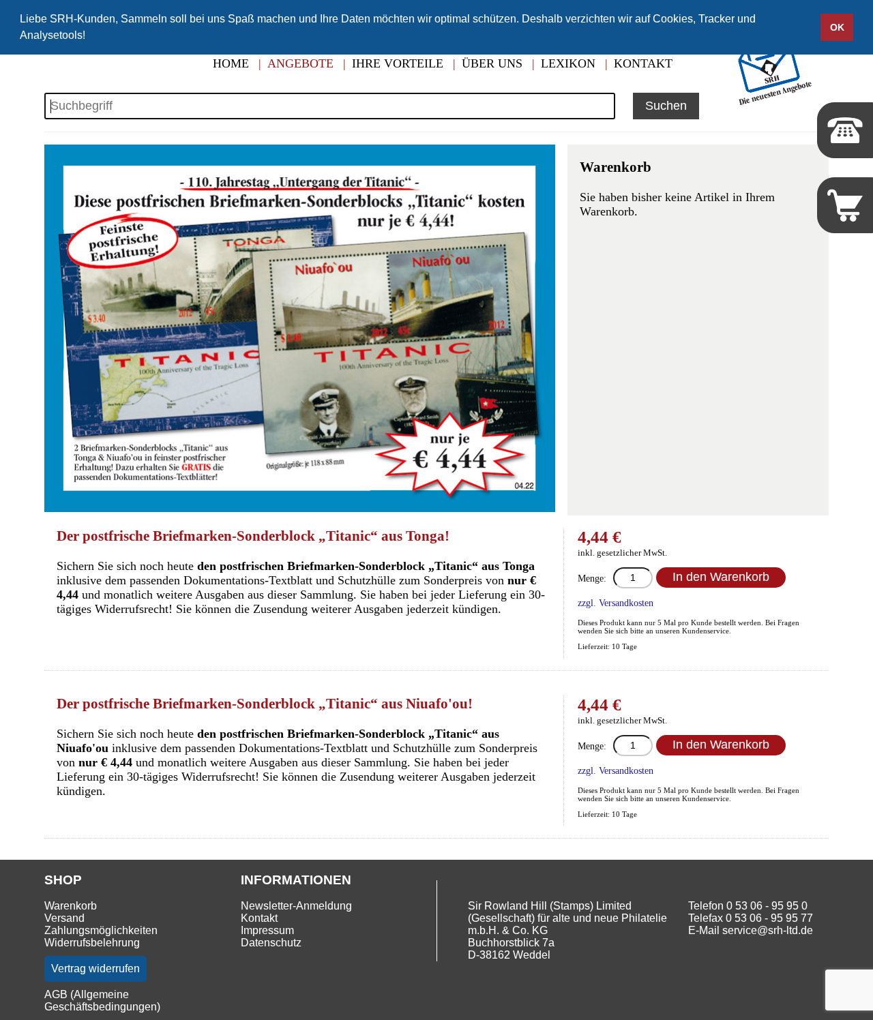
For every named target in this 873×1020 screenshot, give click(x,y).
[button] (90, 37)
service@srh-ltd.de (767, 930)
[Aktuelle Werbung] (778, 103)
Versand (64, 918)
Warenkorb (70, 906)
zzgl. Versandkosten (615, 602)
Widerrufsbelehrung (92, 942)
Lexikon (568, 63)
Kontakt (643, 63)
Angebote (300, 63)
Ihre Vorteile (397, 63)
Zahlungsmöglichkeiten (101, 930)
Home (231, 63)
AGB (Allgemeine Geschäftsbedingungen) (102, 1000)
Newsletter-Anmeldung (296, 906)
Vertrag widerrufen (95, 968)
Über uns (492, 63)
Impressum (267, 930)
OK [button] (837, 27)
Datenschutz (271, 942)
